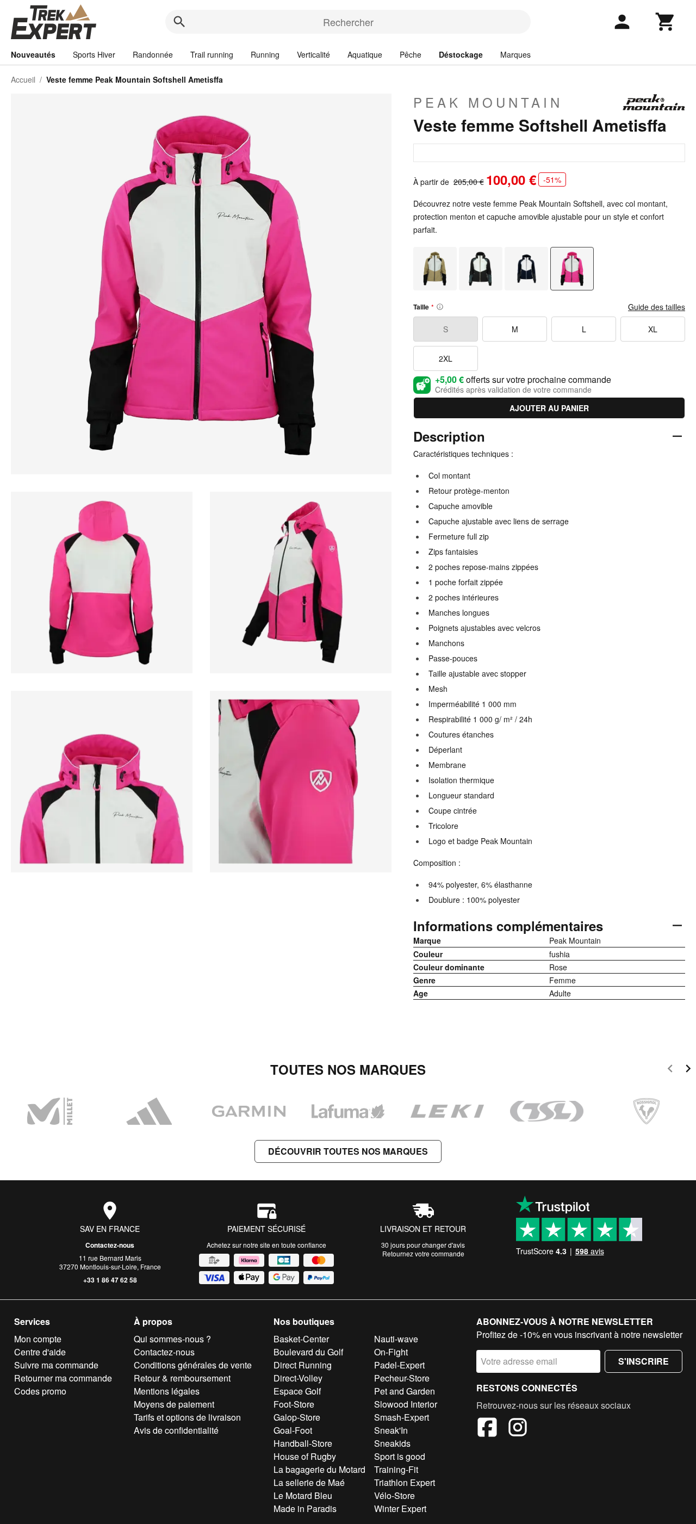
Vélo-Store (394, 1495)
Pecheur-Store (402, 1378)
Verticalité (313, 54)
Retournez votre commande (423, 1253)
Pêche (410, 54)
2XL (445, 358)
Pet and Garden (404, 1391)
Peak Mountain (488, 102)
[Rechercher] (179, 22)
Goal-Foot (293, 1430)
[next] (688, 1070)
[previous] (670, 1070)
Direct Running (303, 1365)
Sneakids (392, 1443)
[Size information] (440, 307)
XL (652, 329)
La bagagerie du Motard (319, 1469)
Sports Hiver (94, 54)
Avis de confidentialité (176, 1430)
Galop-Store (297, 1417)
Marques (515, 54)
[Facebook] (487, 1428)
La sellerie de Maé (309, 1482)
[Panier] (665, 22)
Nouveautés (33, 54)
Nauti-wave (396, 1339)
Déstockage (461, 54)
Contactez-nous (109, 1245)
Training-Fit (396, 1469)
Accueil (23, 79)
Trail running (211, 54)
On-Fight (391, 1352)
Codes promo (40, 1391)
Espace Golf (297, 1391)
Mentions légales (167, 1391)
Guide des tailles (656, 306)
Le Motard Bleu (303, 1495)
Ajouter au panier (549, 407)
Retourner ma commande (63, 1378)
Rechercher (348, 22)
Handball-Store (303, 1443)
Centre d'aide (40, 1352)
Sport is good (399, 1456)
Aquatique (364, 54)
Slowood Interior (405, 1404)
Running (265, 54)
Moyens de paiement (174, 1404)
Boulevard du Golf (308, 1352)
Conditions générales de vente (193, 1365)
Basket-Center (301, 1339)
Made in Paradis (305, 1508)
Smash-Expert (401, 1417)
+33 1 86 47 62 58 (110, 1280)
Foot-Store (294, 1404)
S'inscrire (643, 1361)
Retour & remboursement (182, 1378)
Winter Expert (400, 1508)
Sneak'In (391, 1430)
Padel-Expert (399, 1365)
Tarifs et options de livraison (187, 1417)
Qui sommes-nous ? (172, 1339)
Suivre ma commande (56, 1365)
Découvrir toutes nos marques (348, 1151)
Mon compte (37, 1339)
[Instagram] (518, 1428)
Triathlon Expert (404, 1482)
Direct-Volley (298, 1378)
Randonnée (153, 54)
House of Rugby (305, 1456)
